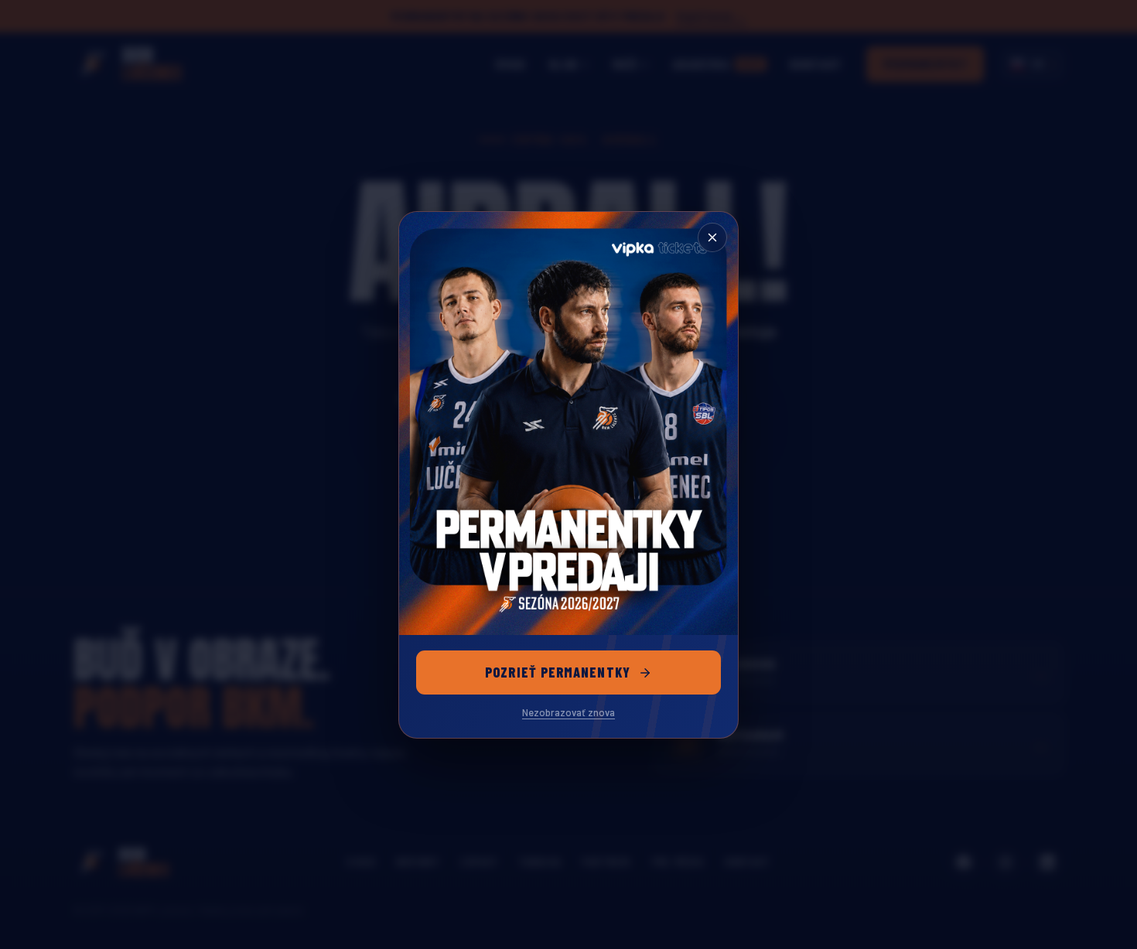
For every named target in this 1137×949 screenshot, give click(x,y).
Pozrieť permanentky (557, 672)
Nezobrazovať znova (568, 712)
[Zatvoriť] (712, 237)
